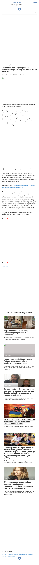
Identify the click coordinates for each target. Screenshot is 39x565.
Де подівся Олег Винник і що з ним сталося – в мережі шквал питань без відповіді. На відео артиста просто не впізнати (19, 392)
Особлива (17, 3)
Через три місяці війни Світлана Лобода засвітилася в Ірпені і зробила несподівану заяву (18, 361)
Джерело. (5, 267)
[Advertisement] (19, 39)
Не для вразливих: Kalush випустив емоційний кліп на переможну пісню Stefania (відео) (19, 421)
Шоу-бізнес (23, 75)
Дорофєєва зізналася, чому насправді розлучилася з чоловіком (16, 333)
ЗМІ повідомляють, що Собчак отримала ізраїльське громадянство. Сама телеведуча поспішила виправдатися (18, 485)
